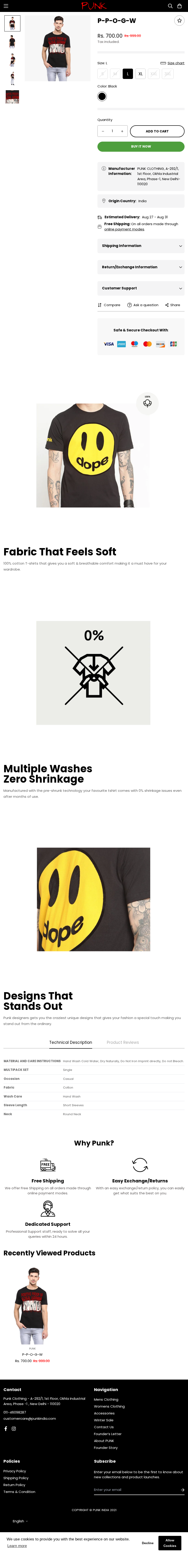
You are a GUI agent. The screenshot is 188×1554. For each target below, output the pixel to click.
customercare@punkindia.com (29, 1418)
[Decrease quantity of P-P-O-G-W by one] (103, 131)
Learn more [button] (17, 1546)
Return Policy (14, 1484)
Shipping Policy (15, 1478)
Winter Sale (103, 1420)
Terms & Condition (19, 1491)
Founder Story (106, 1447)
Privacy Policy (14, 1471)
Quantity (104, 119)
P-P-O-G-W (32, 1354)
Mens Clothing (106, 1399)
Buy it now (141, 146)
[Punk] (94, 6)
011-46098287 (14, 1412)
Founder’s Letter (108, 1433)
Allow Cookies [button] (169, 1543)
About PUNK (104, 1440)
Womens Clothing (109, 1406)
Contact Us (104, 1427)
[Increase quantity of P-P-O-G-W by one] (122, 131)
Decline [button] (148, 1543)
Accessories (104, 1413)
